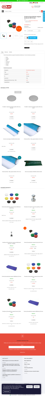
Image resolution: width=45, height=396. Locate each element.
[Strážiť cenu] (31, 41)
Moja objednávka (27, 360)
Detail (33, 251)
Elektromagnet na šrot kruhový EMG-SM (10, 360)
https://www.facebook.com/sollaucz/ (22, 336)
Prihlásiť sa (22, 352)
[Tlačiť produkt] (25, 41)
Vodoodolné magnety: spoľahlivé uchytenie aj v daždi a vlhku (11, 375)
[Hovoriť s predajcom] (28, 41)
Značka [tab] (10, 52)
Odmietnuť (29, 386)
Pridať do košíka (33, 37)
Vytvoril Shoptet (14, 394)
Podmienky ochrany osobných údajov (31, 371)
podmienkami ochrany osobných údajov (28, 349)
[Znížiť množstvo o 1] (27, 38)
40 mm (27, 74)
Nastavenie (6, 391)
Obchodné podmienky (28, 367)
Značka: (28, 21)
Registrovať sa (3, 2)
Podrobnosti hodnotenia (33, 20)
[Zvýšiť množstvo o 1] (27, 37)
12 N (27, 80)
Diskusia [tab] (6, 52)
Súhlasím (37, 386)
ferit (27, 72)
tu (18, 388)
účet (11, 2)
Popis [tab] (2, 52)
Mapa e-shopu (27, 364)
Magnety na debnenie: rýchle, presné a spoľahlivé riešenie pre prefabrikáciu (9, 370)
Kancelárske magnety (30, 70)
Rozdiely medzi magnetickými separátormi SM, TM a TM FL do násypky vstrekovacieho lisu (11, 365)
